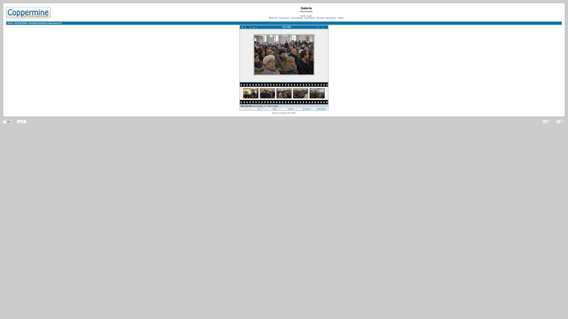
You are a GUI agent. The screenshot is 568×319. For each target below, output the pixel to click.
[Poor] (262, 109)
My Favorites (331, 18)
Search (340, 18)
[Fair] (277, 109)
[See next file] (325, 27)
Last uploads (284, 18)
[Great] (321, 109)
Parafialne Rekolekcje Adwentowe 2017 (45, 23)
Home (303, 16)
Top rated (320, 18)
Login (309, 16)
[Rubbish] (247, 109)
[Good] (292, 109)
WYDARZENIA (21, 23)
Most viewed (310, 18)
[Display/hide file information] (248, 27)
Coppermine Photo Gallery (288, 113)
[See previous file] (320, 27)
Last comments (297, 18)
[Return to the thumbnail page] (242, 27)
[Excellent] (307, 109)
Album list (273, 18)
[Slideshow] (253, 27)
